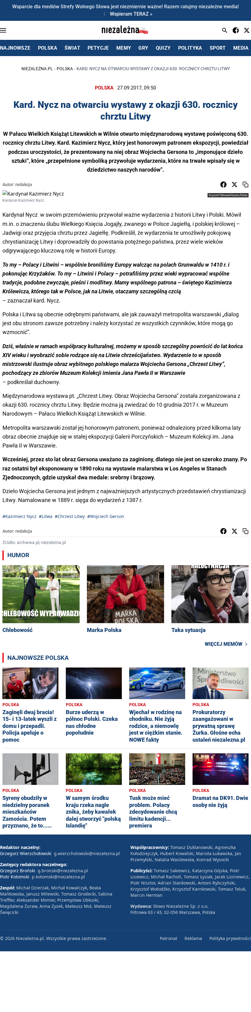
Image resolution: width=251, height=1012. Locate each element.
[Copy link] (245, 184)
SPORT (218, 48)
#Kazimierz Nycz (19, 516)
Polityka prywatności (230, 938)
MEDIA (241, 48)
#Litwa (45, 516)
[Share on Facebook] (223, 184)
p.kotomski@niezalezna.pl (58, 877)
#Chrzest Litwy (70, 516)
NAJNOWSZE (15, 48)
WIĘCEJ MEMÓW (223, 644)
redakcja (23, 184)
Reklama (193, 938)
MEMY (123, 48)
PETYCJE (98, 48)
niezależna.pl (37, 68)
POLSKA (47, 48)
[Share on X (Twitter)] (234, 184)
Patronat (168, 938)
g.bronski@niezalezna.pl (63, 870)
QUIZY (163, 48)
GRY (143, 48)
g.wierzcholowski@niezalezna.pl (87, 853)
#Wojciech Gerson (105, 516)
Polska (65, 68)
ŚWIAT (72, 48)
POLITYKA (190, 48)
